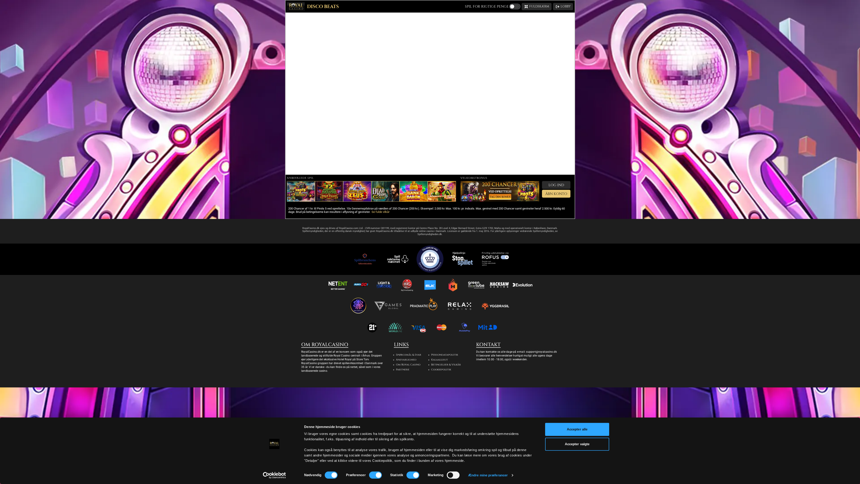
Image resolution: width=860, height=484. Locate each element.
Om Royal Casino (408, 364)
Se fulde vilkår (380, 212)
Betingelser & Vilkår (446, 364)
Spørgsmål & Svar (408, 355)
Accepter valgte (577, 444)
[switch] (375, 475)
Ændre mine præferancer (488, 475)
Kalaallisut (439, 359)
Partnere (402, 369)
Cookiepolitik (441, 369)
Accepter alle (577, 429)
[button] (537, 6)
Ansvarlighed (406, 359)
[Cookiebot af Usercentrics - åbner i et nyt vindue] (274, 475)
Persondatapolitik (444, 355)
